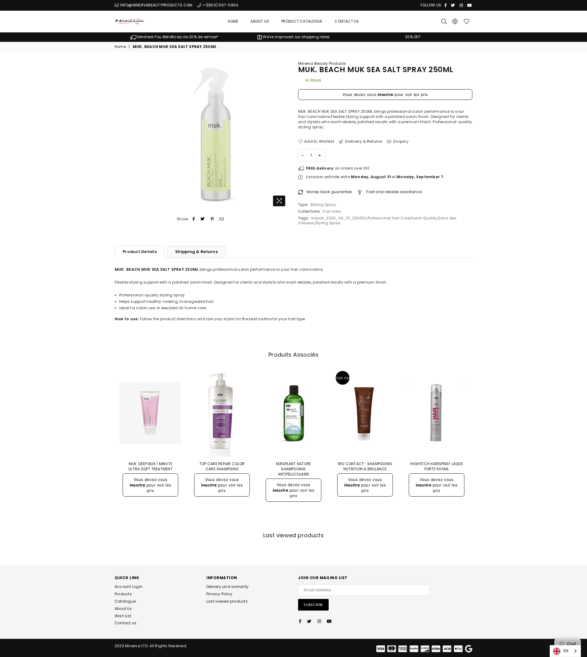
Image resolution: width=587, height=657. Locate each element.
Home (233, 21)
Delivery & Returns (363, 141)
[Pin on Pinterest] (212, 219)
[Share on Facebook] (194, 219)
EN (565, 651)
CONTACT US (346, 21)
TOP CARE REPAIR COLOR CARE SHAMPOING (222, 466)
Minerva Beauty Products (322, 63)
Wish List (123, 615)
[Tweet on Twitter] (202, 219)
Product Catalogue (301, 21)
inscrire (385, 94)
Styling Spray (328, 223)
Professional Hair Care (388, 218)
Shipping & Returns (196, 252)
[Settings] (454, 21)
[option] (174, 37)
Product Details (140, 252)
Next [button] (479, 447)
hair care (331, 211)
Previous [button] (107, 447)
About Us (259, 21)
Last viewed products (227, 601)
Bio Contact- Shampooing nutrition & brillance (365, 466)
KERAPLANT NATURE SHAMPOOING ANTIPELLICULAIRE (293, 469)
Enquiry (400, 141)
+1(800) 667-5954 (220, 5)
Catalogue (125, 601)
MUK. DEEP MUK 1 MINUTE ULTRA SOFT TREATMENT (150, 466)
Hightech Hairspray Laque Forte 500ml (436, 466)
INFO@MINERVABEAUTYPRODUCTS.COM (155, 5)
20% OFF (412, 36)
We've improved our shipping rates (296, 36)
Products (123, 593)
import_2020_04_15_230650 (339, 218)
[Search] (443, 21)
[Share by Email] (221, 219)
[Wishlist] (466, 21)
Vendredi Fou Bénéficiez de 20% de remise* (177, 36)
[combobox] (565, 651)
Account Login (128, 586)
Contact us (125, 623)
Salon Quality (424, 218)
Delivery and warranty (227, 586)
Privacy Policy (219, 593)
